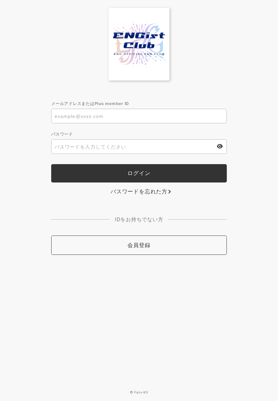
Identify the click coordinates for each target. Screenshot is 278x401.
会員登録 (138, 245)
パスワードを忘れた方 (139, 191)
